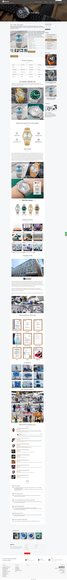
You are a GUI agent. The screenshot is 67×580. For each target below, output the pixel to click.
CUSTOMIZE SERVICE (18, 570)
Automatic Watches (5, 569)
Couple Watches (4, 572)
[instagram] (45, 29)
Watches (15, 24)
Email (28, 559)
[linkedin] (49, 29)
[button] (43, 536)
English (57, 0)
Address (52, 558)
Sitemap (63, 571)
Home (11, 24)
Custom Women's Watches (6, 571)
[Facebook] (48, 29)
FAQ (15, 571)
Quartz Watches (20, 24)
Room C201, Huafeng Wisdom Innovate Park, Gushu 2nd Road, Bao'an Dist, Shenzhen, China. (50, 116)
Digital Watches (4, 576)
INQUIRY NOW (31, 51)
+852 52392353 (48, 112)
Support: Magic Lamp (33, 579)
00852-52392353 (42, 560)
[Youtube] (47, 29)
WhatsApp (41, 559)
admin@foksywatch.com (31, 560)
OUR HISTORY (17, 569)
